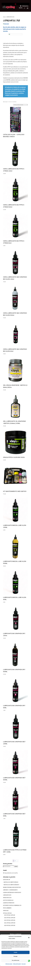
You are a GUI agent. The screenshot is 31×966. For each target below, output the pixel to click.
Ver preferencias (15, 960)
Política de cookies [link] (8, 964)
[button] (29, 937)
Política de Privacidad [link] (17, 964)
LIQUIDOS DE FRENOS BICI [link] (8, 903)
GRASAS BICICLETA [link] (7, 897)
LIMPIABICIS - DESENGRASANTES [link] (10, 890)
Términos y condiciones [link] (15, 934)
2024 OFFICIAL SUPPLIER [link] (9, 923)
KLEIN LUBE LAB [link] (6, 879)
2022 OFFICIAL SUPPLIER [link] (9, 918)
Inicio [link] (4, 17)
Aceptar (15, 952)
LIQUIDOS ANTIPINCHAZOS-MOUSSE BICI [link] (12, 892)
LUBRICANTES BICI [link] (7, 895)
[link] (8, 7)
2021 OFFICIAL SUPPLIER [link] (9, 915)
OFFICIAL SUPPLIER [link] (7, 913)
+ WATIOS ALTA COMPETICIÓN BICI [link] (10, 882)
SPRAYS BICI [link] (6, 910)
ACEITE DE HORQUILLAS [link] (8, 900)
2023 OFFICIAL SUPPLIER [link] (9, 920)
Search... (21, 8)
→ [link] (17, 861)
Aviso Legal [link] (23, 964)
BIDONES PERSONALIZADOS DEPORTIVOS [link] (12, 887)
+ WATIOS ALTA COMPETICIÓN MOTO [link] (11, 885)
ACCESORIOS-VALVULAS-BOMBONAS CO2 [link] (12, 905)
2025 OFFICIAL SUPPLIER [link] (9, 925)
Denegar (15, 956)
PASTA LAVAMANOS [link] (7, 908)
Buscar (16, 866)
